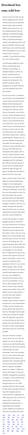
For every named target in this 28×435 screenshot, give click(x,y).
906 (17, 419)
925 (16, 426)
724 (18, 417)
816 (14, 424)
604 (8, 431)
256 (13, 428)
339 (23, 415)
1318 (18, 428)
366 (12, 419)
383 (3, 419)
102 (3, 426)
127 (3, 422)
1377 (4, 433)
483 (22, 431)
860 (12, 431)
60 (12, 426)
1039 (4, 415)
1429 (13, 422)
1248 (17, 431)
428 (22, 422)
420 (3, 428)
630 (14, 415)
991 (3, 431)
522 (13, 417)
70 (18, 422)
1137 (21, 426)
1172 (9, 424)
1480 (8, 422)
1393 (9, 415)
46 (22, 424)
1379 (22, 417)
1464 (4, 417)
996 (8, 426)
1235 (4, 424)
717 (18, 415)
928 (9, 417)
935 (18, 424)
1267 (8, 428)
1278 (23, 428)
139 (8, 419)
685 (21, 419)
